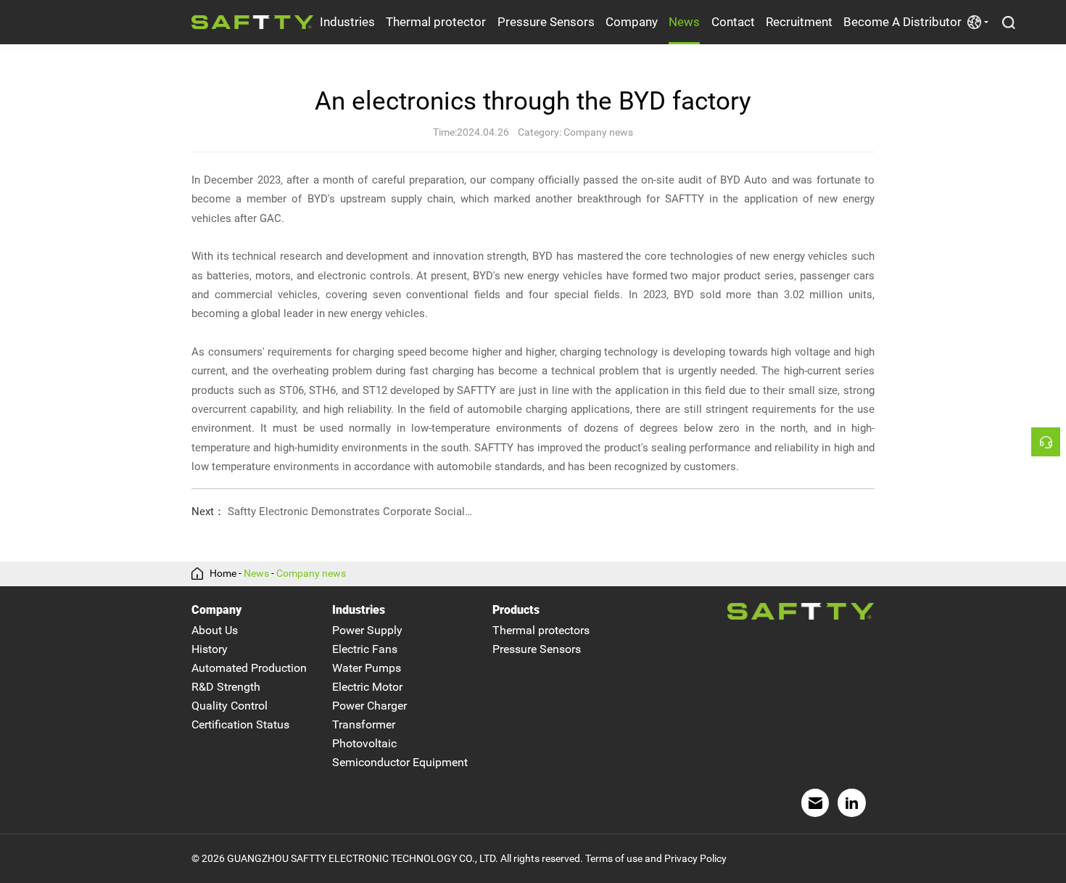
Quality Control (229, 705)
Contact (733, 22)
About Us (214, 630)
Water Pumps (366, 668)
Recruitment (799, 22)
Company (632, 22)
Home (223, 574)
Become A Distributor (902, 22)
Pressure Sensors (546, 22)
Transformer (363, 724)
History (209, 649)
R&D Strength (225, 687)
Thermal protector (436, 22)
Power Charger (369, 705)
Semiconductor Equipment (400, 762)
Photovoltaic (364, 743)
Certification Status (240, 724)
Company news (311, 574)
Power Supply (367, 630)
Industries (347, 22)
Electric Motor (367, 687)
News (684, 22)
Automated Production (249, 668)
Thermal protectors (541, 630)
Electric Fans (364, 649)
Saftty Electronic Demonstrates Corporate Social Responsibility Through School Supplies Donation (328, 511)
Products (516, 610)
